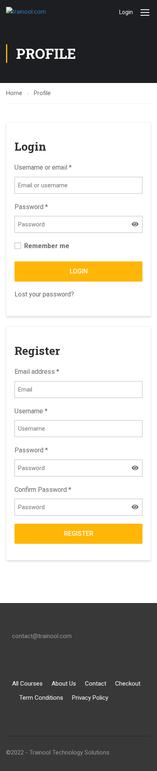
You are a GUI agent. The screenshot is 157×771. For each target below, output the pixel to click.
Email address (36, 371)
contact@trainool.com (42, 636)
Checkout (127, 683)
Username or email (43, 167)
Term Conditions (41, 697)
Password (31, 207)
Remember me (46, 246)
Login (126, 12)
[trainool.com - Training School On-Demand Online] (32, 12)
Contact (95, 683)
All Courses (27, 683)
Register (78, 533)
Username (31, 411)
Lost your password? (44, 294)
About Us (64, 683)
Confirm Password (42, 489)
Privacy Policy (90, 697)
